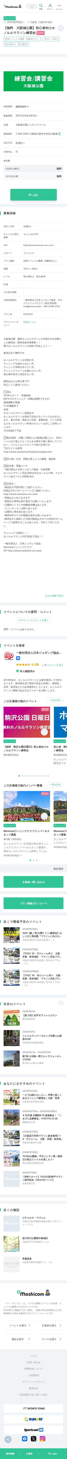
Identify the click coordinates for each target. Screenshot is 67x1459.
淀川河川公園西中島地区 (35, 1238)
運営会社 (33, 1388)
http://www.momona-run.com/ (38, 245)
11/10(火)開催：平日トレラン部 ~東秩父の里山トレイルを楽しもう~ (42, 1158)
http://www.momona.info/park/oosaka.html (28, 451)
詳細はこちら (29, 322)
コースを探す (49, 1339)
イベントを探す (18, 1325)
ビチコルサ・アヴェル (34, 1217)
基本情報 (10, 1453)
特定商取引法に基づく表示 (34, 1394)
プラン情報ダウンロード (33, 903)
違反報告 (58, 868)
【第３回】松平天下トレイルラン (39, 1015)
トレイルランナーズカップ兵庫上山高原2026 (42, 1037)
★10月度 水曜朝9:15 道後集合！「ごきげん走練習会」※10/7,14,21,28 (41, 1117)
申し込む (34, 194)
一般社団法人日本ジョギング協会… (38, 652)
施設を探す (18, 1339)
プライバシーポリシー (33, 1381)
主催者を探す (49, 1325)
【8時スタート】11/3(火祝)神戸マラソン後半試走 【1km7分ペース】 (42, 1178)
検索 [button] (41, 9)
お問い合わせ (34, 1362)
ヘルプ (33, 1355)
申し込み (52, 1453)
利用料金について (33, 1368)
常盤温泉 (27, 1258)
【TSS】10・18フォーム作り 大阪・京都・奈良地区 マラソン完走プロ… (42, 977)
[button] (19, 776)
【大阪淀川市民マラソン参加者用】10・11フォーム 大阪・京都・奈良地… (42, 1137)
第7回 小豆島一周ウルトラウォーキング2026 (41, 1058)
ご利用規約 (33, 1375)
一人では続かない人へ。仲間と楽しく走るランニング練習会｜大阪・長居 (42, 1096)
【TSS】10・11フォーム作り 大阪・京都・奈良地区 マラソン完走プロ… (42, 955)
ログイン (50, 9)
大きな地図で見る (54, 595)
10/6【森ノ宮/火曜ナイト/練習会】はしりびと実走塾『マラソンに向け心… (42, 935)
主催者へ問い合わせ (33, 882)
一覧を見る (55, 700)
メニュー (59, 9)
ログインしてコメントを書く (33, 620)
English (31, 6)
